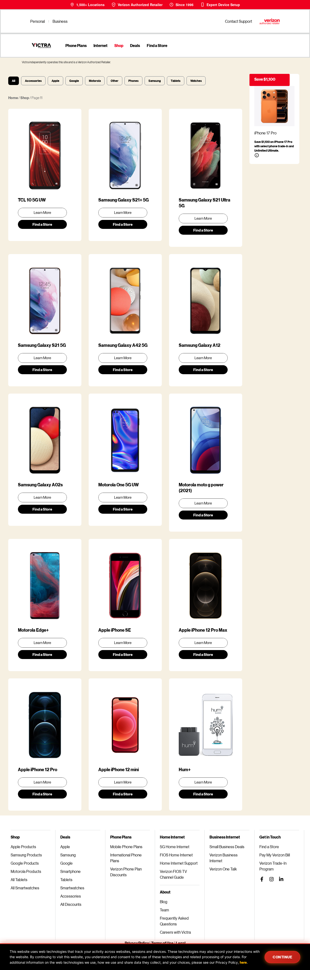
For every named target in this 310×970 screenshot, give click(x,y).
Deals (135, 45)
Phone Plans (76, 45)
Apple (55, 81)
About (165, 892)
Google (74, 81)
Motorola (95, 81)
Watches (196, 81)
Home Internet (172, 837)
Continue (282, 957)
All (13, 81)
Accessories (33, 81)
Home (13, 97)
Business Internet (224, 837)
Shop (118, 45)
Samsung (154, 81)
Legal (181, 943)
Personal (37, 21)
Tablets (175, 81)
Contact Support (238, 21)
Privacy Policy (137, 943)
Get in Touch (270, 837)
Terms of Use (162, 943)
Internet (100, 45)
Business (60, 21)
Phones (133, 81)
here (243, 962)
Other (114, 81)
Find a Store (157, 45)
